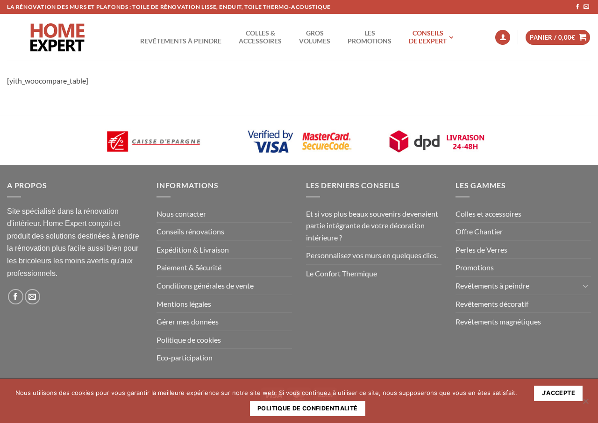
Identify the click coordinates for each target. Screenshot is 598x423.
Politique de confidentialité (307, 408)
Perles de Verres (481, 249)
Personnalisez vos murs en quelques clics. (372, 255)
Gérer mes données (188, 321)
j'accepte (558, 392)
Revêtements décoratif (492, 303)
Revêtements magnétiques (498, 321)
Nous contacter (181, 213)
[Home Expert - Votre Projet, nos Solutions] (57, 37)
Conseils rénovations (190, 231)
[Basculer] (585, 285)
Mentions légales (184, 303)
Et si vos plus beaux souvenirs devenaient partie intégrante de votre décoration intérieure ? (372, 225)
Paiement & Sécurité (189, 267)
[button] (502, 37)
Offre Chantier (479, 231)
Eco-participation (185, 357)
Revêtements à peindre (492, 285)
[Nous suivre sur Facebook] (577, 7)
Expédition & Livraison (193, 249)
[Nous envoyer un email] (586, 7)
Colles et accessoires (488, 213)
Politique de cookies (189, 339)
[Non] (585, 403)
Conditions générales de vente (205, 285)
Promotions (475, 267)
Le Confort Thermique (341, 273)
